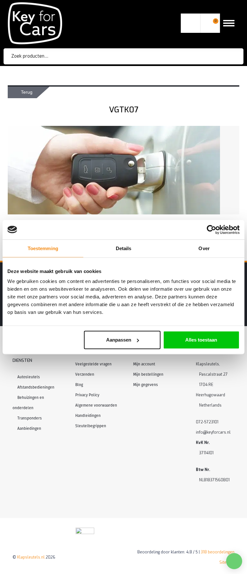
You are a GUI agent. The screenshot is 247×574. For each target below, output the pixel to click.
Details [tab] (124, 248)
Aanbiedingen (29, 428)
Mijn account (144, 364)
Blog (79, 384)
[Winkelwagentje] (210, 23)
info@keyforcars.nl (213, 432)
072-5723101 (207, 422)
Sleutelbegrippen (90, 426)
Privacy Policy (87, 395)
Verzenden (84, 374)
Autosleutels (28, 377)
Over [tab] (203, 248)
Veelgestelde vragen (93, 364)
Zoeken (229, 56)
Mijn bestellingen (148, 374)
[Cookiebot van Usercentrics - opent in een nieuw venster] (211, 229)
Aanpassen (118, 340)
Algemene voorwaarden (96, 405)
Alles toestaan (201, 340)
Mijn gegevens (145, 384)
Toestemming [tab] (43, 248)
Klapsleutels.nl (31, 557)
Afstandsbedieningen (35, 387)
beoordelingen (217, 552)
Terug (26, 92)
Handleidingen (88, 415)
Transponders (29, 418)
